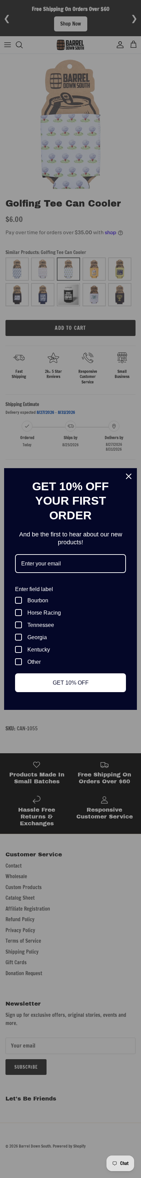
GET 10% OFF (71, 683)
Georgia (37, 637)
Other (34, 662)
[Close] (128, 476)
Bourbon (37, 600)
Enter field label (34, 589)
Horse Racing (44, 613)
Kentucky (38, 650)
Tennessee (40, 625)
